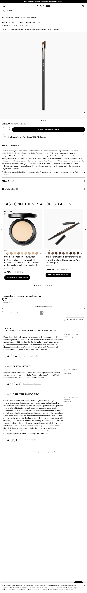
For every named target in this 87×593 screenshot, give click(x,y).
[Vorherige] (5, 253)
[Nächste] (40, 253)
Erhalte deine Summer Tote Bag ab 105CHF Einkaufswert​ (43, 1)
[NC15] (29, 253)
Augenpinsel (31, 17)
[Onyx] (70, 253)
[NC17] (36, 253)
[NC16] (33, 253)
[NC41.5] (11, 253)
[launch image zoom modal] (83, 113)
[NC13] (25, 253)
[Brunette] (49, 253)
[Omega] (67, 253)
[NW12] (15, 253)
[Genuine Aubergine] (56, 253)
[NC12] (22, 253)
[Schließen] (84, 585)
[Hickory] (59, 253)
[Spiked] (77, 253)
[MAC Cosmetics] (43, 6)
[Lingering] (63, 253)
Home (4, 17)
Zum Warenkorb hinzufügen (48, 129)
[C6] (18, 253)
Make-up (10, 17)
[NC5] (7, 253)
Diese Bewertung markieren (31, 356)
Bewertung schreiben (43, 307)
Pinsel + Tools (20, 17)
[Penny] (74, 253)
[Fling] (52, 253)
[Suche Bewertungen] (42, 313)
